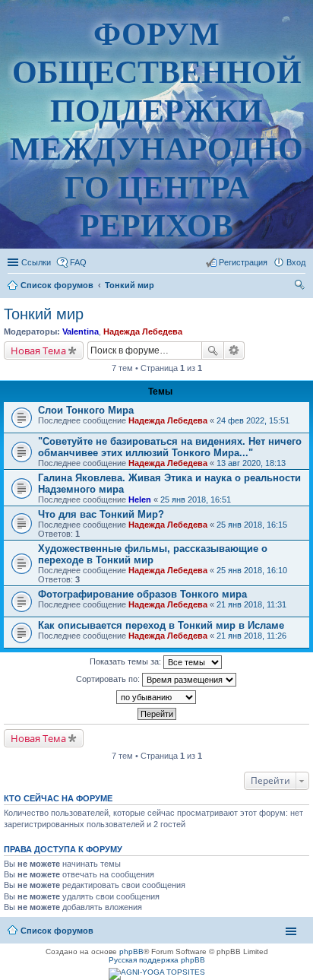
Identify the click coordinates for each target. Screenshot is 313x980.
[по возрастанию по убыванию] (156, 697)
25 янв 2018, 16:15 (252, 524)
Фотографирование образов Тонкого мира (142, 594)
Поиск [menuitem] (300, 287)
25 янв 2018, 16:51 (195, 499)
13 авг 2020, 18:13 (251, 463)
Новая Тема (38, 350)
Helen (139, 499)
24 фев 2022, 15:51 (253, 420)
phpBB (131, 951)
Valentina (80, 331)
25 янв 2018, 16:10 (252, 570)
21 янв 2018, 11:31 (251, 604)
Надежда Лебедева (142, 331)
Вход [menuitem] (295, 262)
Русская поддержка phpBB (157, 960)
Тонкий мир (44, 314)
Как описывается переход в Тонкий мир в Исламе (161, 625)
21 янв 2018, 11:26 (251, 635)
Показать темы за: (126, 661)
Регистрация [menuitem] (243, 262)
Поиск (212, 350)
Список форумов (57, 930)
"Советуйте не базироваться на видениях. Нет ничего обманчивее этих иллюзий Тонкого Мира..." (170, 447)
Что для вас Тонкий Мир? (101, 514)
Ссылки (36, 262)
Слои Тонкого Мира (86, 410)
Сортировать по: (109, 678)
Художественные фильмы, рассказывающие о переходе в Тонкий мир (152, 554)
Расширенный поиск (234, 350)
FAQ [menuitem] (78, 262)
